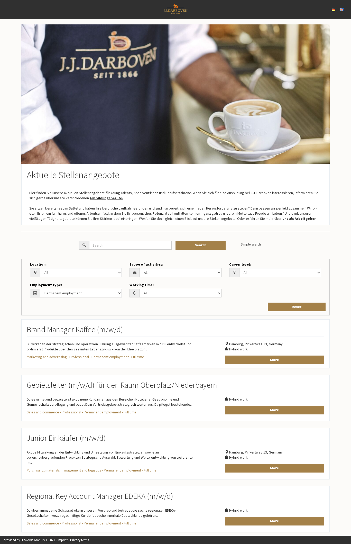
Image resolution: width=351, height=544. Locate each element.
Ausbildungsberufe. (106, 198)
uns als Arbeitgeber (299, 218)
